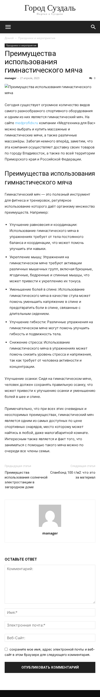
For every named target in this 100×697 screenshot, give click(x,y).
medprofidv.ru (26, 123)
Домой (9, 38)
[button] (7, 27)
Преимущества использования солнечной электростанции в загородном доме (26, 479)
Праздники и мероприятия (36, 38)
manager (10, 78)
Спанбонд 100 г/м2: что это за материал (72, 474)
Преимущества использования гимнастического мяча (44, 61)
